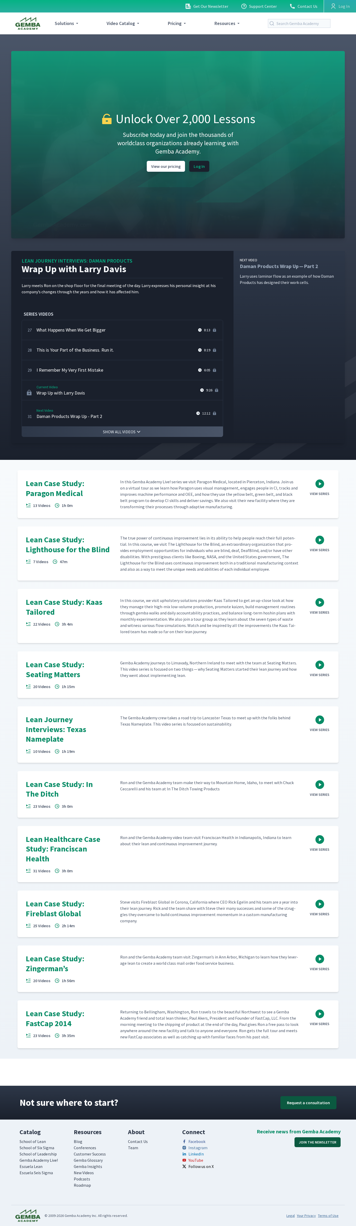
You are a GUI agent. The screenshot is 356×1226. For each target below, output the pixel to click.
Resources (224, 23)
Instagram (197, 1147)
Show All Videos (119, 431)
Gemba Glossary (88, 1160)
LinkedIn (196, 1154)
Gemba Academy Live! (39, 1160)
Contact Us (307, 6)
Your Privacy (306, 1215)
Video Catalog (121, 23)
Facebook (196, 1141)
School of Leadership (38, 1154)
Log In (199, 166)
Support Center (263, 6)
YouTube (195, 1160)
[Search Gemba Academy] (273, 23)
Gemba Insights (88, 1166)
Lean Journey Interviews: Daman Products (77, 260)
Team (133, 1147)
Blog (78, 1141)
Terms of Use (328, 1215)
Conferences (85, 1147)
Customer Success (90, 1154)
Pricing (175, 23)
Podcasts (82, 1178)
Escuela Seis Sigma (36, 1172)
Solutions (64, 23)
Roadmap (82, 1185)
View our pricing (166, 166)
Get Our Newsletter (210, 6)
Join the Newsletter (317, 1142)
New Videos (84, 1172)
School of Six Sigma (37, 1147)
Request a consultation (308, 1102)
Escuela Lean (31, 1166)
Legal (290, 1215)
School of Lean (33, 1141)
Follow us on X (201, 1166)
